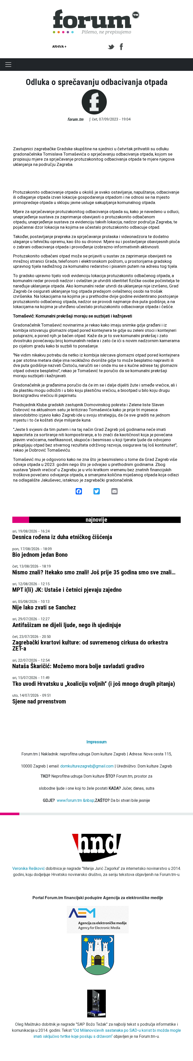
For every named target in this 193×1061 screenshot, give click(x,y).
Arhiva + (59, 46)
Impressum (96, 742)
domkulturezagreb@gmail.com (87, 766)
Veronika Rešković (28, 868)
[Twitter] (112, 46)
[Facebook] (121, 46)
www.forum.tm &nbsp (75, 800)
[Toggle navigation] (8, 65)
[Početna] (96, 12)
